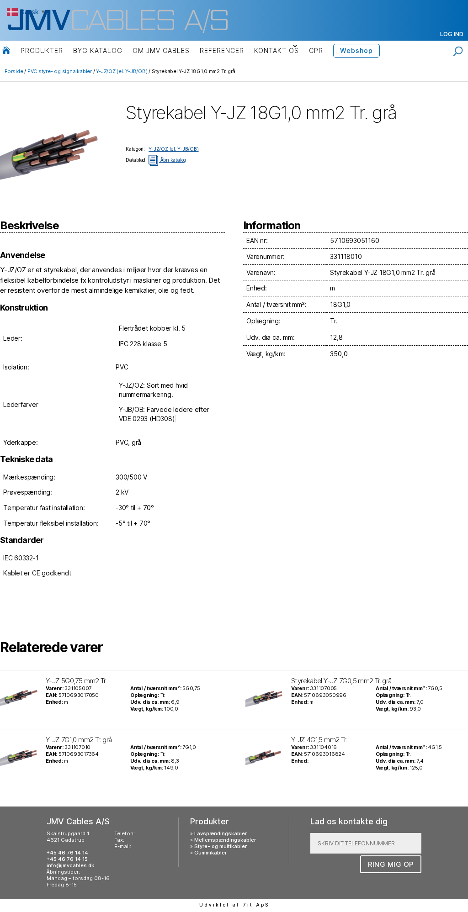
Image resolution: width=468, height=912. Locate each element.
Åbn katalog (167, 160)
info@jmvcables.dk (70, 865)
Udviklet (214, 904)
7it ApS (256, 904)
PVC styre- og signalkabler (59, 71)
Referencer (222, 50)
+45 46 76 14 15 (67, 859)
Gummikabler (210, 852)
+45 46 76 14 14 (67, 852)
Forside (14, 71)
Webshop (356, 50)
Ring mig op (391, 864)
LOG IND (451, 33)
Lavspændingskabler (220, 833)
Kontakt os (276, 50)
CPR (316, 50)
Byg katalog (97, 50)
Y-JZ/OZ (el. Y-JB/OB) (121, 71)
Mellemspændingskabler (225, 840)
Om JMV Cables (161, 50)
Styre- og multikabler (220, 846)
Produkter (42, 50)
